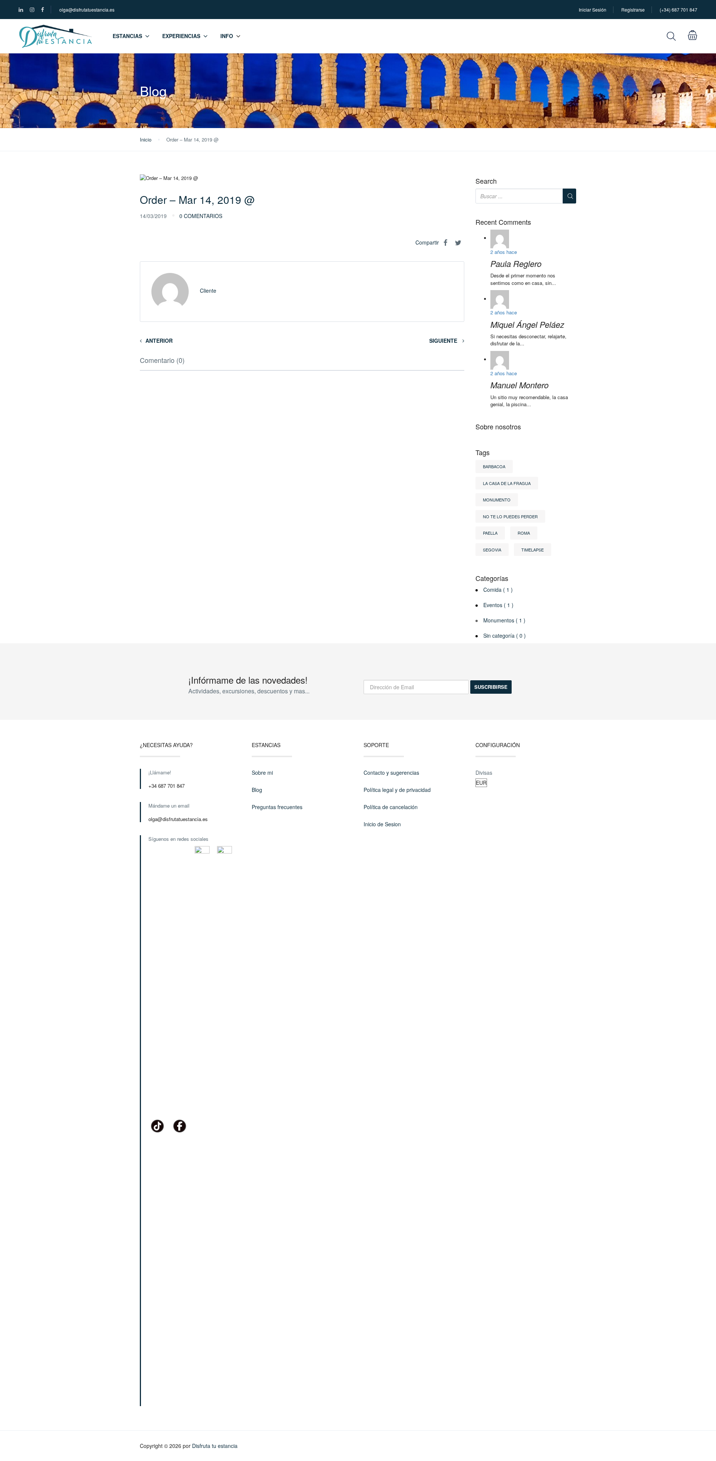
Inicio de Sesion (382, 824)
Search (486, 181)
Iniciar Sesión (592, 9)
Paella (490, 533)
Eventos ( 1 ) (498, 605)
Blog (257, 789)
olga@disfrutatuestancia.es (86, 9)
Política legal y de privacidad (397, 789)
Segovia (492, 550)
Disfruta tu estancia (215, 1445)
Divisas (483, 772)
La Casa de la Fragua (507, 483)
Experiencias (181, 36)
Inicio (145, 139)
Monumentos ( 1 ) (504, 620)
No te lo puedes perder (510, 516)
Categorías (491, 578)
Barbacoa (494, 466)
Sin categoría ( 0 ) (504, 635)
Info (226, 36)
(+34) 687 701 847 (678, 9)
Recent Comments (503, 222)
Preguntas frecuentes (277, 807)
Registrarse (633, 9)
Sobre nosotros (498, 426)
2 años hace (503, 251)
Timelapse (532, 550)
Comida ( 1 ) (498, 589)
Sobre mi (262, 772)
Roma (524, 533)
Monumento (497, 500)
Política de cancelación (391, 807)
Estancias (127, 36)
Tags (482, 452)
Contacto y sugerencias (391, 772)
